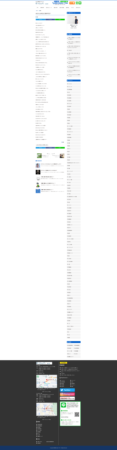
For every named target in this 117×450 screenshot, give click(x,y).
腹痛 (69, 140)
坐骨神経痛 (70, 89)
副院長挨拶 (70, 230)
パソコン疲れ (70, 126)
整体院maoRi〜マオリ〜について (73, 162)
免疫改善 (69, 97)
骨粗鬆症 (69, 317)
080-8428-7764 (61, 3)
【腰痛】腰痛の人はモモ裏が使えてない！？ (48, 183)
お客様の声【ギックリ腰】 (72, 196)
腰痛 (40, 10)
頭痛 (69, 165)
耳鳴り (69, 320)
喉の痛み (69, 95)
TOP (37, 10)
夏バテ (69, 303)
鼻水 (69, 123)
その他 (69, 182)
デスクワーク (70, 131)
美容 (69, 120)
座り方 (69, 227)
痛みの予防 (70, 315)
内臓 (69, 168)
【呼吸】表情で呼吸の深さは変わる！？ (47, 176)
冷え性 (69, 289)
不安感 (69, 193)
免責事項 (39, 443)
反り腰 (69, 199)
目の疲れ (69, 106)
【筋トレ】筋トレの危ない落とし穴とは (74, 54)
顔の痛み (69, 306)
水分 (69, 92)
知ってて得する (70, 326)
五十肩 (69, 269)
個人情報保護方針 (51, 441)
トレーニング (70, 171)
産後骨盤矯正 (77, 345)
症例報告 (69, 300)
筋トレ (69, 295)
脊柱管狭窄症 (70, 298)
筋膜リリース (70, 253)
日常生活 (69, 213)
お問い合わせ (40, 441)
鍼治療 (69, 134)
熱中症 (69, 222)
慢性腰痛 (76, 351)
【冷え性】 (70, 50)
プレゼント (70, 83)
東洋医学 (69, 236)
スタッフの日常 (70, 238)
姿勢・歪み (70, 216)
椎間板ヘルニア (70, 312)
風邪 (69, 109)
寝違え (69, 117)
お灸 (69, 334)
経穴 (69, 151)
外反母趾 (69, 100)
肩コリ (69, 148)
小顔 (69, 264)
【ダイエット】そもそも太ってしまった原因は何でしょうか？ (51, 164)
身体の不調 (70, 275)
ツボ (69, 323)
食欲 (69, 159)
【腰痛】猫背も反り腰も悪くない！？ (47, 189)
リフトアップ (70, 247)
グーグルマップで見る (47, 391)
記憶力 (69, 174)
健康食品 (69, 219)
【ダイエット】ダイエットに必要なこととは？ (74, 75)
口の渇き (69, 258)
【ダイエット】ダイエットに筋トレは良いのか (74, 62)
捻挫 (69, 202)
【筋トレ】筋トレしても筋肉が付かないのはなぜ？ (74, 42)
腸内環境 (69, 137)
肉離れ (69, 157)
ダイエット (70, 103)
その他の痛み (70, 261)
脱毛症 (69, 292)
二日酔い (69, 176)
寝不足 (69, 241)
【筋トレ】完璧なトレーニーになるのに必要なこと (74, 38)
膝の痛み (69, 329)
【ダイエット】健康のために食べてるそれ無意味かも (74, 66)
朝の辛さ (69, 210)
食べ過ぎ (69, 191)
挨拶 (69, 284)
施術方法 (69, 278)
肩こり (69, 353)
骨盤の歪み (70, 250)
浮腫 (69, 143)
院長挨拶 (69, 128)
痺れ (69, 154)
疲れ (69, 255)
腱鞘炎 (69, 188)
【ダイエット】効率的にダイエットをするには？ (49, 170)
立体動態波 (70, 281)
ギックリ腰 (70, 179)
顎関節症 (69, 272)
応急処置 (69, 207)
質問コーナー (70, 224)
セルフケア (70, 309)
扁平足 (69, 185)
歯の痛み (69, 286)
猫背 (69, 233)
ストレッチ (70, 86)
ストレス (69, 205)
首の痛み (69, 114)
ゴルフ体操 (70, 244)
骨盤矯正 (69, 267)
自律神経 (69, 112)
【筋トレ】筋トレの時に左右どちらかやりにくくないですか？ (74, 47)
